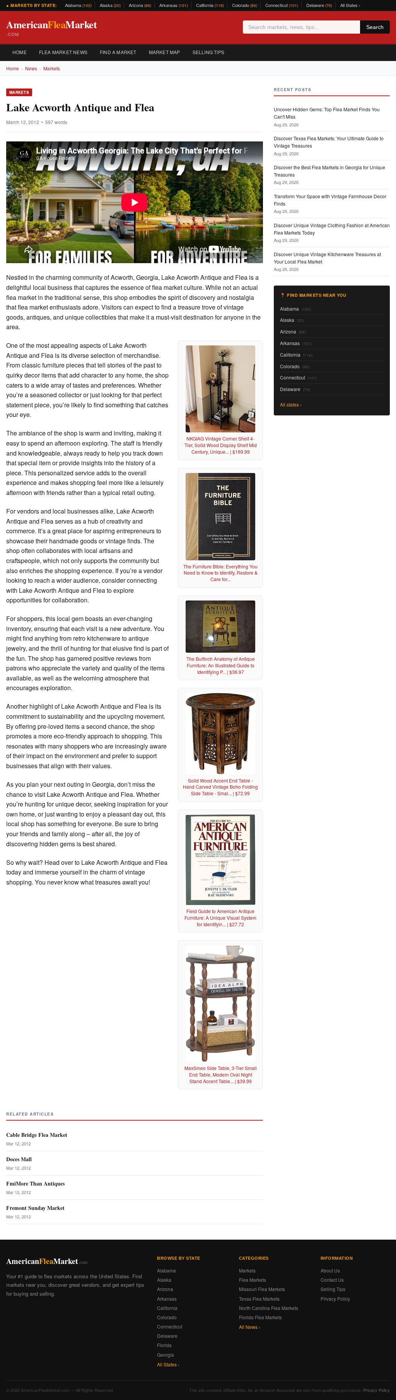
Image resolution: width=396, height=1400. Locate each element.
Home (19, 52)
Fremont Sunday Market (35, 1208)
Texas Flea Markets (259, 1298)
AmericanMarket (51, 27)
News (31, 68)
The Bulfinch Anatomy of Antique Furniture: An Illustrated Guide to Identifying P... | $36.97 (220, 665)
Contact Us (332, 1279)
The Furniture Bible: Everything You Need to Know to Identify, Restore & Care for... (220, 573)
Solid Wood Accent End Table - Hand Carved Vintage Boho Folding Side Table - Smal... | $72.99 (220, 787)
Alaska (110, 5)
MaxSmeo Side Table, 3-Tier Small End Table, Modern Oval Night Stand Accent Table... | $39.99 (220, 1074)
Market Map (164, 52)
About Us (330, 1270)
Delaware (319, 5)
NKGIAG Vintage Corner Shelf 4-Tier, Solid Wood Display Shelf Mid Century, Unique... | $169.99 (220, 445)
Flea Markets (252, 1279)
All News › (249, 1326)
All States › (350, 5)
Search (375, 27)
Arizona (140, 5)
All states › (291, 404)
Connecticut (281, 5)
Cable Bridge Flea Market (36, 1135)
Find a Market (118, 52)
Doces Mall (19, 1159)
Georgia (165, 1354)
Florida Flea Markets (260, 1317)
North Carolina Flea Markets (268, 1308)
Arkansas (173, 5)
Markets (51, 68)
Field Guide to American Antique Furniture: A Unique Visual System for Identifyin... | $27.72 (220, 917)
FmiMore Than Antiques (35, 1183)
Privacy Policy (335, 1298)
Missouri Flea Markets (262, 1289)
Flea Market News (63, 52)
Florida (164, 1345)
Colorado (244, 5)
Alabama (78, 5)
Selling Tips (208, 52)
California (210, 5)
